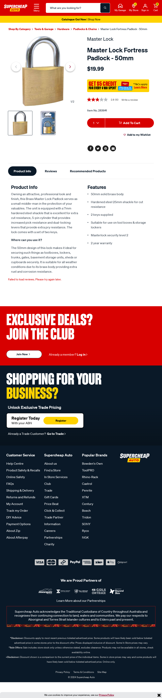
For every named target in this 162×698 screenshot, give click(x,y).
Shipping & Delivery (20, 490)
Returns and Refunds (20, 497)
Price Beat (51, 504)
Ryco (85, 531)
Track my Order (17, 510)
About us (50, 463)
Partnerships (53, 537)
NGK (85, 537)
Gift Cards (51, 497)
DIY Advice (14, 517)
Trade (48, 490)
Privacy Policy (106, 695)
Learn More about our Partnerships (81, 601)
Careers (50, 531)
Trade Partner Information (53, 520)
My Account (14, 504)
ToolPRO (88, 470)
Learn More (140, 87)
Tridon (86, 517)
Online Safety (15, 477)
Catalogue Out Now (81, 19)
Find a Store (52, 470)
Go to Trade (55, 434)
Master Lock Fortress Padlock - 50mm (124, 29)
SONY (86, 524)
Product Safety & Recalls (23, 470)
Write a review (130, 100)
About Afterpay (17, 537)
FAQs (10, 484)
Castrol (87, 484)
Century (87, 504)
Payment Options (18, 524)
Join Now (22, 354)
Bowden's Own (92, 463)
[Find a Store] (133, 6)
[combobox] (96, 123)
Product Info (22, 171)
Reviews (51, 171)
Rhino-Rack (90, 477)
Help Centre (15, 463)
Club (47, 484)
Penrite (87, 490)
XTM (85, 497)
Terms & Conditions (83, 672)
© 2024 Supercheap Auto (81, 677)
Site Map (101, 672)
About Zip (13, 531)
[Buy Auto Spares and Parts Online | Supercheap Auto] (15, 7)
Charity (49, 544)
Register (61, 420)
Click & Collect (54, 510)
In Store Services (56, 477)
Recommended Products (88, 171)
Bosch (86, 510)
